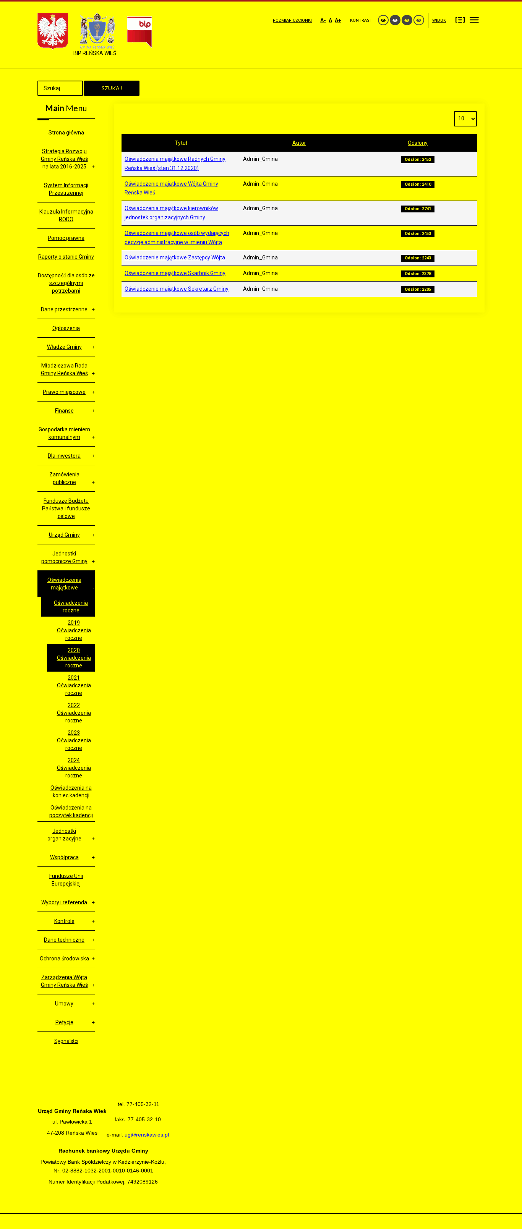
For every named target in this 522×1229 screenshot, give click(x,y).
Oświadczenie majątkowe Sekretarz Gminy (177, 289)
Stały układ (460, 19)
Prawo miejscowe (64, 392)
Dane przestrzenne (64, 309)
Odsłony (418, 143)
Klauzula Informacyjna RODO (66, 215)
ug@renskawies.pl (147, 1135)
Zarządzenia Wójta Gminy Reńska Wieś (64, 981)
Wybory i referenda (64, 902)
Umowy (64, 1004)
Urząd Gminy (64, 535)
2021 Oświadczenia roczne (74, 685)
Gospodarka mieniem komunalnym (64, 433)
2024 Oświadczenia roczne (74, 768)
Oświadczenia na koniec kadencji (71, 791)
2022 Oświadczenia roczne (74, 713)
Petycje (64, 1022)
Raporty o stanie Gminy (66, 257)
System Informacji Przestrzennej (66, 189)
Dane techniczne (64, 940)
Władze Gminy (64, 347)
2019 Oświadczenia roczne (74, 630)
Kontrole (64, 921)
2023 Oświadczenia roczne (74, 740)
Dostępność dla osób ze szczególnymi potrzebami (66, 283)
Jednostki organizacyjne (64, 835)
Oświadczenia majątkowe (64, 584)
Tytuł (181, 143)
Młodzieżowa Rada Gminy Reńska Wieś (64, 369)
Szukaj (112, 88)
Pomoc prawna (66, 238)
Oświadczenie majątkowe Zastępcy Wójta (175, 257)
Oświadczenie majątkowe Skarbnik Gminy (175, 273)
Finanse (64, 411)
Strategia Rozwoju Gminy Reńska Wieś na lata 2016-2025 (64, 159)
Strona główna (66, 133)
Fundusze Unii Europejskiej (66, 880)
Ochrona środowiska (64, 958)
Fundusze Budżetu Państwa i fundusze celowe (66, 508)
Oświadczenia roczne (71, 607)
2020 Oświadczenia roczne (74, 658)
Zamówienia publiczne (64, 478)
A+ (338, 20)
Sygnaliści (66, 1041)
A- (323, 20)
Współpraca (64, 857)
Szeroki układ (474, 19)
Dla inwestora (64, 456)
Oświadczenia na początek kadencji (71, 811)
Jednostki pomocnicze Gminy (64, 557)
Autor (299, 143)
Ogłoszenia (66, 328)
